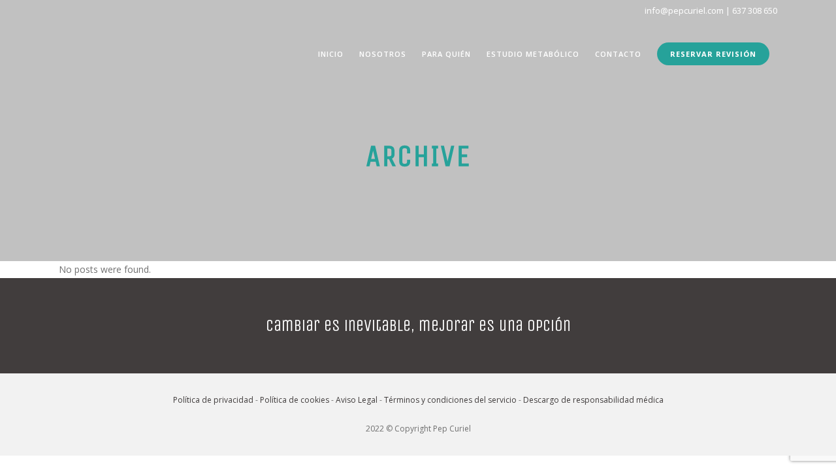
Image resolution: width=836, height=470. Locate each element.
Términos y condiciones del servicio (450, 399)
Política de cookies (294, 399)
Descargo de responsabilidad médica (593, 399)
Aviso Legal (357, 399)
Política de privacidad (213, 399)
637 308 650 (754, 10)
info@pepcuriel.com (684, 10)
